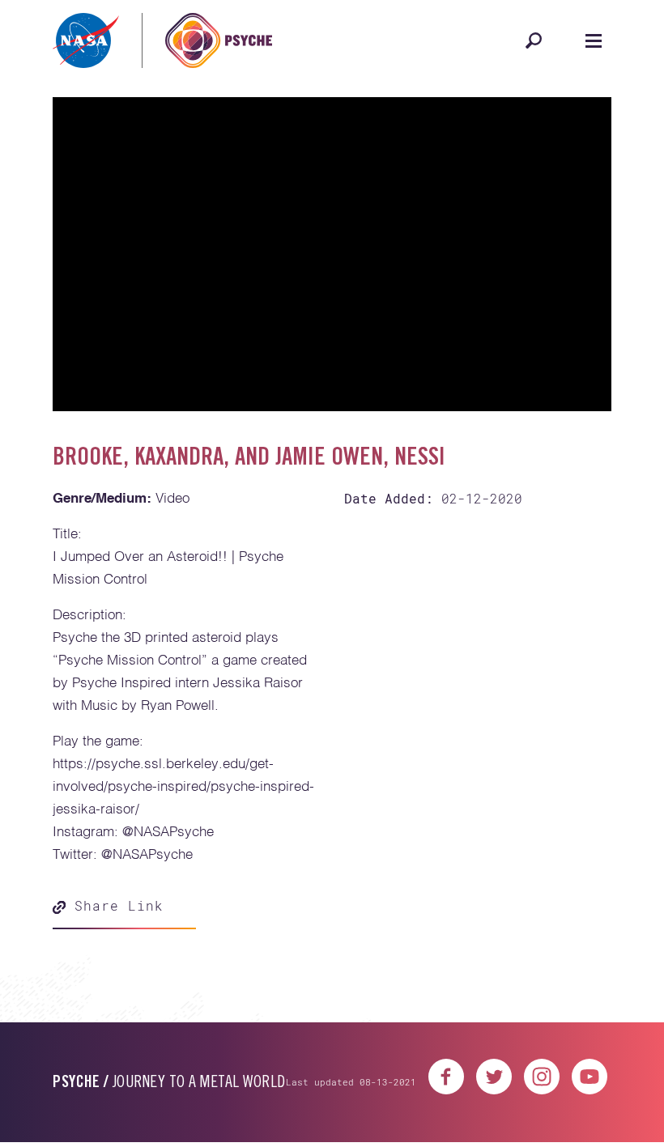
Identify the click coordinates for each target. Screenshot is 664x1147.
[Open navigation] (593, 40)
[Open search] (533, 40)
